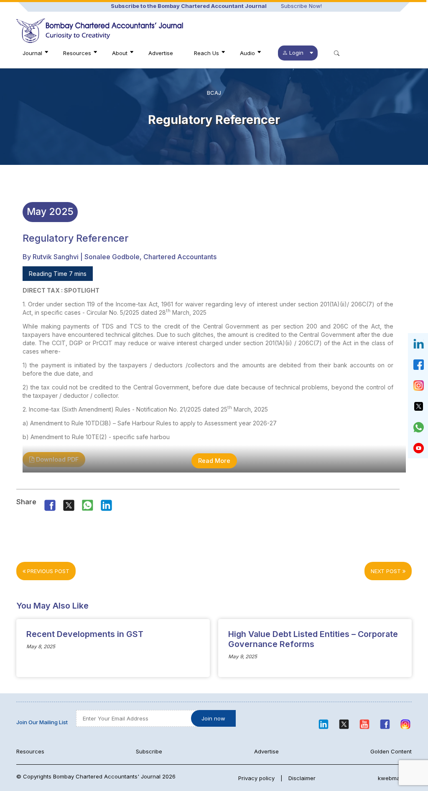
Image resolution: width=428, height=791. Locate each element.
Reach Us (206, 53)
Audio (247, 53)
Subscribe (149, 751)
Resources (77, 53)
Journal (32, 53)
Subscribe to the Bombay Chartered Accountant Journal (189, 6)
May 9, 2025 (242, 657)
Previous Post (47, 571)
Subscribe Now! (301, 6)
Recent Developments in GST (84, 634)
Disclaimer (302, 778)
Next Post (387, 571)
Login (296, 52)
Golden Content (391, 751)
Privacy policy (256, 778)
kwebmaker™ (395, 778)
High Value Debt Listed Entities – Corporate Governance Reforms (313, 639)
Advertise (160, 53)
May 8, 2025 (40, 646)
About (119, 53)
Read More (214, 460)
